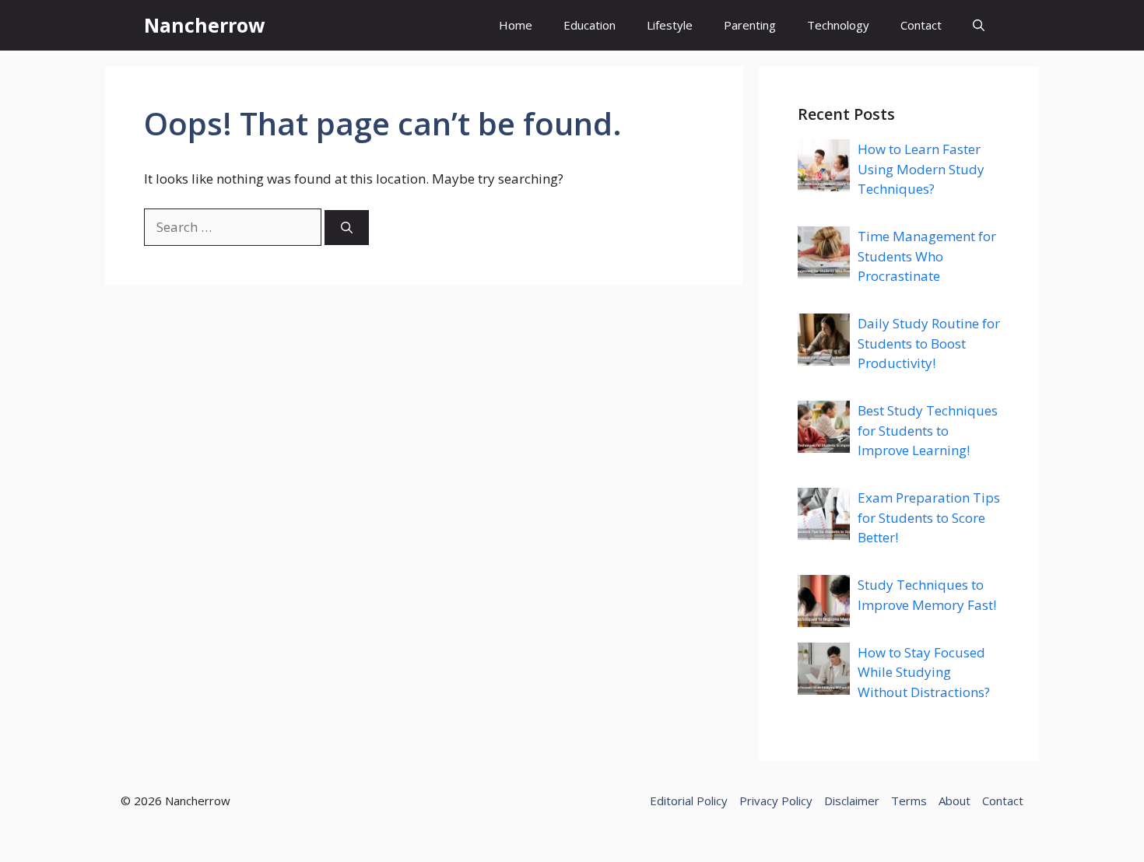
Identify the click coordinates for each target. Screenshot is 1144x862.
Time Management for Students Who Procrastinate (927, 256)
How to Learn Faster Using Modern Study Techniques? (921, 169)
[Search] (347, 227)
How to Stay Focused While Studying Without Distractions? (924, 672)
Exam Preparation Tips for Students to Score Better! (929, 517)
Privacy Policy (775, 800)
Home (515, 25)
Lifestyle (670, 25)
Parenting (750, 25)
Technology (838, 25)
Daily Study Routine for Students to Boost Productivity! (929, 343)
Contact (921, 25)
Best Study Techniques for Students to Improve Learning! (928, 430)
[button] (978, 25)
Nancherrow (204, 25)
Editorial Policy (689, 800)
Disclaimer (851, 800)
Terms (909, 800)
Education (589, 25)
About (954, 800)
